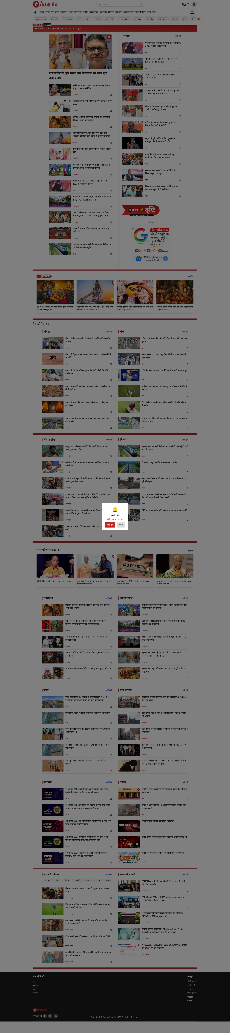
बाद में (121, 525)
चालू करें (110, 525)
